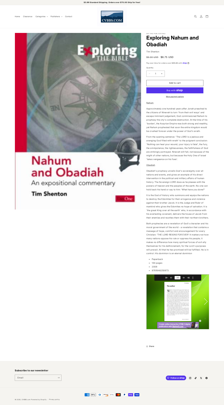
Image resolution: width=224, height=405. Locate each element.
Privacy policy (54, 399)
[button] (41, 16)
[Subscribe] (58, 378)
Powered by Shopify (39, 399)
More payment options (175, 96)
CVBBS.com (26, 399)
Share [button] (151, 346)
